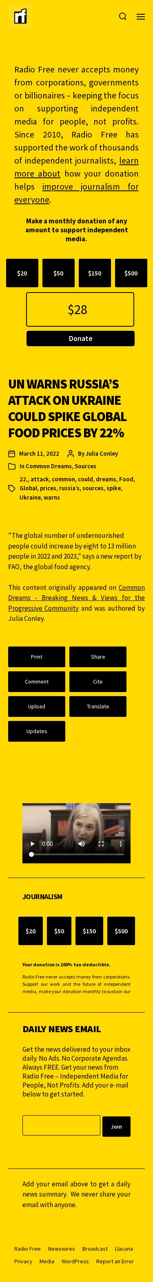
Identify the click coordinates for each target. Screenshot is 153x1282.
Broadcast (95, 1248)
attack (40, 479)
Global (28, 488)
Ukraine (30, 497)
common (63, 479)
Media (47, 1261)
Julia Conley (102, 453)
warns (52, 497)
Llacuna (124, 1248)
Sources (85, 466)
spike (113, 488)
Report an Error (115, 1261)
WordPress (75, 1261)
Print (36, 656)
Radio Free (27, 1248)
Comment (37, 681)
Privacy (23, 1261)
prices (48, 488)
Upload (36, 706)
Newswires (61, 1248)
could (85, 479)
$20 (22, 273)
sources (93, 488)
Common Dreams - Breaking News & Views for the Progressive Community (76, 598)
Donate (81, 338)
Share (98, 656)
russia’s (69, 488)
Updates (37, 731)
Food (126, 479)
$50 (58, 273)
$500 (130, 273)
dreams (106, 479)
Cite (98, 681)
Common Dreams (49, 466)
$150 (94, 273)
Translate (98, 706)
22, (24, 479)
